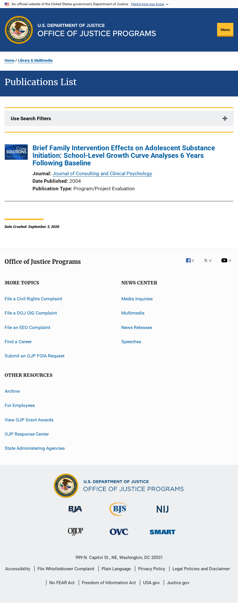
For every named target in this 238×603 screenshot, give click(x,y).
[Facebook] (192, 264)
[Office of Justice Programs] (19, 30)
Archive (12, 391)
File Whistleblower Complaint (65, 568)
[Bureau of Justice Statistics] (118, 517)
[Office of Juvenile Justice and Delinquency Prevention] (75, 537)
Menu (225, 30)
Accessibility (17, 568)
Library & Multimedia (35, 60)
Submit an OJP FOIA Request (34, 356)
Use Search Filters (31, 118)
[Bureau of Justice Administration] (75, 513)
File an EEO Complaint (27, 327)
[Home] (97, 30)
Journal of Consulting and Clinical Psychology (102, 173)
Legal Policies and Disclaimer (201, 568)
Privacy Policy (151, 568)
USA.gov (151, 582)
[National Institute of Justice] (162, 513)
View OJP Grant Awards (29, 419)
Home (10, 60)
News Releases (136, 327)
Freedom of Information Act (109, 582)
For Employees (20, 405)
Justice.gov (178, 582)
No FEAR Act (62, 582)
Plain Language (116, 568)
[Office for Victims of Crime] (119, 536)
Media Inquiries (137, 299)
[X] (209, 264)
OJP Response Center (27, 434)
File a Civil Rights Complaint (33, 299)
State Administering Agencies (35, 448)
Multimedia (133, 313)
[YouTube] (227, 264)
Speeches (131, 341)
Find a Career (18, 341)
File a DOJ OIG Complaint (31, 313)
